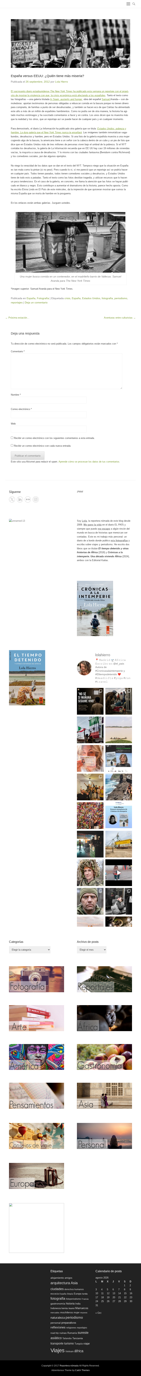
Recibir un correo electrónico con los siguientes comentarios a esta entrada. (54, 438)
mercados (54, 1312)
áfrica (78, 1351)
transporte (57, 1343)
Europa (77, 1293)
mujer (76, 1312)
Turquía (79, 1343)
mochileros (66, 1312)
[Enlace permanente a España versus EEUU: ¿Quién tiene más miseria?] (70, 43)
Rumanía (72, 1333)
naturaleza (57, 1317)
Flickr (28, 499)
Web (13, 423)
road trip (54, 1333)
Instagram (36, 499)
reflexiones (58, 1327)
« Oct (98, 1312)
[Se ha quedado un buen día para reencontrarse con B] (90, 758)
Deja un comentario (36, 302)
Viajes (57, 1350)
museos (83, 1312)
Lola (84, 520)
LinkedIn (20, 499)
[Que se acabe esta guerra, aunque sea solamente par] (118, 901)
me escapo (104, 528)
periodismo (120, 298)
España (31, 298)
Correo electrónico (21, 409)
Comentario (18, 351)
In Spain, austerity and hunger (66, 99)
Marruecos (81, 1308)
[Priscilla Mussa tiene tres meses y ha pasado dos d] (118, 701)
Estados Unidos (91, 298)
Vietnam (69, 1351)
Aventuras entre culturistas (120, 317)
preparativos (68, 1322)
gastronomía (57, 1303)
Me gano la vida (93, 524)
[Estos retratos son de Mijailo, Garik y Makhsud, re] (90, 901)
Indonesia (55, 1308)
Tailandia (67, 1338)
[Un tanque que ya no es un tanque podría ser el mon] (90, 729)
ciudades (57, 1289)
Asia (74, 1283)
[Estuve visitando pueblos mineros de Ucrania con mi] (118, 844)
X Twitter (12, 499)
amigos (68, 1277)
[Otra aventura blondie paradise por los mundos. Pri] (90, 815)
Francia (85, 1299)
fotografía (107, 298)
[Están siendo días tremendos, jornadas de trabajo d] (90, 872)
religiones (71, 1327)
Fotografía (43, 298)
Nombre (16, 394)
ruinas (63, 1333)
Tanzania (77, 1338)
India (77, 1303)
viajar (86, 1343)
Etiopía (70, 1294)
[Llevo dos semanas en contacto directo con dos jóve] (90, 701)
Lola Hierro (61, 81)
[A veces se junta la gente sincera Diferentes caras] (90, 787)
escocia (54, 1293)
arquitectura (60, 1283)
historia (70, 1303)
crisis (67, 298)
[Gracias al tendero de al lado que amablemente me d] (118, 872)
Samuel (106, 99)
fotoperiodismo (73, 1299)
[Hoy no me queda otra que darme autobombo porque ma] (118, 815)
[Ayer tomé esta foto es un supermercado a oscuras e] (90, 844)
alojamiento (57, 1277)
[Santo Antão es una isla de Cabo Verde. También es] (118, 787)
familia (85, 1294)
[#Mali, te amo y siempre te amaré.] (118, 729)
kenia (65, 1308)
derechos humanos (74, 1289)
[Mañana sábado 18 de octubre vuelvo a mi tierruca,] (118, 758)
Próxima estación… (17, 317)
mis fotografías (119, 540)
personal (55, 1322)
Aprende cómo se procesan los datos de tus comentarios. (89, 461)
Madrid (71, 1308)
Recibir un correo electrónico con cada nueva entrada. (42, 445)
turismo (69, 1343)
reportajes (17, 302)
